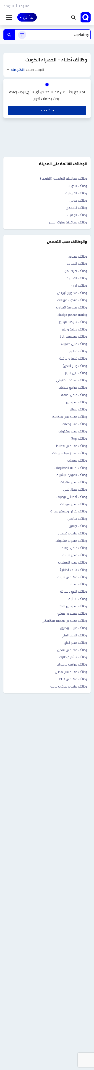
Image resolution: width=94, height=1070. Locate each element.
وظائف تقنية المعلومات (71, 467)
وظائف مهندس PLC (73, 679)
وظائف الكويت (77, 186)
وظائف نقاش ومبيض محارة (68, 511)
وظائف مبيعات (77, 460)
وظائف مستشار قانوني (71, 380)
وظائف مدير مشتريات (72, 431)
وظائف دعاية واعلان (74, 329)
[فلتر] (22, 35)
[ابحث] (9, 34)
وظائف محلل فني (75, 489)
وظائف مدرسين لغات (73, 606)
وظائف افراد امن (76, 271)
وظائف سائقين (77, 518)
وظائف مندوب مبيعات (72, 300)
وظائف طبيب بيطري (73, 628)
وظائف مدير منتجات (73, 482)
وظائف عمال (78, 409)
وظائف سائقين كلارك (73, 657)
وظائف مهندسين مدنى (71, 671)
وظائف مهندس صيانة (72, 577)
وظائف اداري (78, 285)
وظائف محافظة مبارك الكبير (68, 222)
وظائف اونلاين (78, 526)
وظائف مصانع (78, 584)
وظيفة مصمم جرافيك (72, 314)
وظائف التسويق (76, 278)
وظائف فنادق (78, 351)
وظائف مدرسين (76, 402)
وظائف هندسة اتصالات (71, 307)
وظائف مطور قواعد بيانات (69, 453)
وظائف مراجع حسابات (72, 387)
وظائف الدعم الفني (74, 635)
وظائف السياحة (77, 263)
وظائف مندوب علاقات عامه (68, 686)
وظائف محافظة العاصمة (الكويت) (63, 178)
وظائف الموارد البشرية (72, 475)
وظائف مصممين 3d (73, 336)
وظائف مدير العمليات (72, 562)
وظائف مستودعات (75, 424)
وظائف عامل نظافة (74, 395)
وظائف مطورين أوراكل (72, 293)
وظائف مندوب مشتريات (71, 540)
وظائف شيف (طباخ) (73, 569)
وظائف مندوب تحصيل (72, 533)
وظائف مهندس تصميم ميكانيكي (64, 620)
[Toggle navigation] (9, 17)
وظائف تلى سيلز (76, 373)
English (24, 6)
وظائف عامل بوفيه (74, 547)
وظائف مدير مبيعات (73, 504)
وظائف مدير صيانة (75, 555)
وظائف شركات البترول (72, 322)
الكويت (10, 6)
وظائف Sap (79, 438)
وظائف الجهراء (77, 215)
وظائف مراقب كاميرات (72, 664)
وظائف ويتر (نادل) (75, 365)
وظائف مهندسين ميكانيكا (69, 416)
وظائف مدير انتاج (75, 642)
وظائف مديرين (77, 256)
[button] (73, 17)
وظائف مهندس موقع (72, 613)
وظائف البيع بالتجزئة (73, 591)
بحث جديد (47, 110)
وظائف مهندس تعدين (72, 650)
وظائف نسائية (77, 599)
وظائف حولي (78, 200)
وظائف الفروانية (76, 193)
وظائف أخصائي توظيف (72, 497)
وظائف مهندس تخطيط (71, 445)
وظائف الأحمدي (76, 207)
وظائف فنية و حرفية (73, 358)
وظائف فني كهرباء (74, 343)
